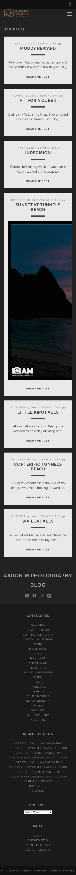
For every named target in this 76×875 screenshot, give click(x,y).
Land (38, 653)
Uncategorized (38, 700)
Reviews (38, 691)
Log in (38, 835)
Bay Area (38, 625)
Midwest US (38, 663)
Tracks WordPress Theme (21, 870)
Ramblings (38, 686)
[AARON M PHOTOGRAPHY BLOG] (16, 15)
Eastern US (38, 648)
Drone (38, 644)
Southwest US (38, 696)
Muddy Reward (38, 48)
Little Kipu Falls (37, 412)
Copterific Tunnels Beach (38, 466)
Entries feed (38, 840)
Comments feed (38, 845)
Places (38, 681)
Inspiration (38, 786)
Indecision (38, 152)
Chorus (38, 790)
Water (38, 705)
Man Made (38, 658)
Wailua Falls (38, 521)
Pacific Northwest (38, 672)
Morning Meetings (38, 781)
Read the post (38, 76)
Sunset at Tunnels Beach (37, 207)
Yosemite (38, 719)
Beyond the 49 (49, 43)
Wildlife (38, 710)
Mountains (38, 667)
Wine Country (38, 715)
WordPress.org (38, 849)
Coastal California (38, 639)
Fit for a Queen (38, 100)
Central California (38, 634)
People (38, 677)
